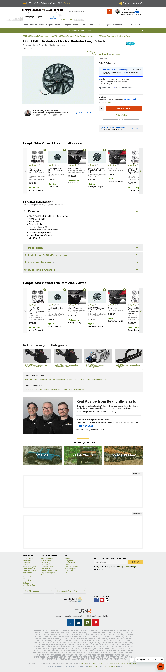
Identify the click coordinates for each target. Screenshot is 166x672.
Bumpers (49, 25)
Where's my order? (47, 558)
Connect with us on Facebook (96, 600)
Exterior (84, 25)
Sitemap (84, 663)
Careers (67, 565)
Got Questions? (46, 565)
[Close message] (142, 30)
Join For (134, 128)
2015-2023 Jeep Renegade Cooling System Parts (112, 36)
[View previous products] (25, 171)
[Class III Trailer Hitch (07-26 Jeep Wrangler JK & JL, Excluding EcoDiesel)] (77, 157)
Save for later (123, 115)
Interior (93, 25)
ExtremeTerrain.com (43, 11)
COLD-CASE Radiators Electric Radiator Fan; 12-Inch (57, 172)
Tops (126, 25)
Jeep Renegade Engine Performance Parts (64, 379)
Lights (108, 25)
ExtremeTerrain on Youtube (102, 600)
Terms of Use (45, 575)
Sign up (135, 562)
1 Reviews (116, 54)
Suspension (117, 25)
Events (25, 565)
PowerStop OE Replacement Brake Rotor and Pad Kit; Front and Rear (38, 173)
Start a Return (46, 561)
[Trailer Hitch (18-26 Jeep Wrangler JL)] (117, 157)
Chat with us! (45, 569)
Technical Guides (29, 577)
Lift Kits (100, 25)
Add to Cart (125, 108)
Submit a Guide (70, 563)
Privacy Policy (124, 566)
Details (67, 3)
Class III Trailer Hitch (76, 170)
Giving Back (69, 561)
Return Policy (45, 563)
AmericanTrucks (80, 616)
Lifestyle (33, 25)
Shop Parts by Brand (30, 569)
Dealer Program (70, 569)
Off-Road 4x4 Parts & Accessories (37, 389)
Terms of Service (110, 666)
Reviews (67, 573)
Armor (41, 25)
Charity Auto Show (71, 567)
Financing (26, 575)
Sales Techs (69, 571)
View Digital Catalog (30, 585)
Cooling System (79, 389)
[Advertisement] (83, 491)
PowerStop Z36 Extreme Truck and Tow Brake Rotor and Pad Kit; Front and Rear (136, 173)
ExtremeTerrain (94, 616)
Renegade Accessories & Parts (36, 379)
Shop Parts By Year (29, 567)
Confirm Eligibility (107, 84)
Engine (68, 25)
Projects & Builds (29, 558)
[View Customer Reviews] (105, 54)
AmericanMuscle (63, 616)
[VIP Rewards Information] (135, 99)
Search (109, 11)
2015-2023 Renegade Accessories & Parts (38, 36)
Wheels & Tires (136, 25)
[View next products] (141, 171)
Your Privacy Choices (115, 663)
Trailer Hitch (116, 169)
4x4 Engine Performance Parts (62, 389)
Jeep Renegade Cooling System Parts (94, 379)
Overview (68, 558)
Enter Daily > (92, 30)
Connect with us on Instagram (107, 600)
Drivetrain (59, 25)
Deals (26, 25)
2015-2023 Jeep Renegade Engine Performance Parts (74, 36)
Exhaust (76, 25)
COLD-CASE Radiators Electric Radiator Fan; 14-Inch (97, 172)
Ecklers (106, 616)
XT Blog (26, 579)
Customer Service (47, 567)
